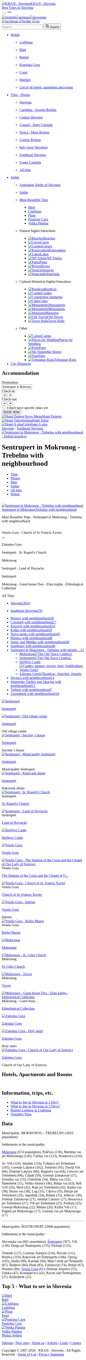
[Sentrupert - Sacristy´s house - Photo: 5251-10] (23, 735)
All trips (25, 170)
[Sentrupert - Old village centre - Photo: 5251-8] (24, 716)
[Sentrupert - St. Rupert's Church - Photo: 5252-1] (26, 792)
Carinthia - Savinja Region (37, 110)
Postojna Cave (38, 219)
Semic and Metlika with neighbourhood (40, 642)
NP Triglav (54, 258)
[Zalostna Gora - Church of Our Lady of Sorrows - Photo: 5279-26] (37, 1050)
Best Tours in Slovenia (17, 7)
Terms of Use (27, 1354)
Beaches (49, 238)
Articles (52, 1343)
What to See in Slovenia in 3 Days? (35, 1106)
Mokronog (45, 654)
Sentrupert (45, 658)
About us (38, 1343)
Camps (46, 336)
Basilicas (50, 289)
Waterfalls (53, 274)
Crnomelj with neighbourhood (33, 622)
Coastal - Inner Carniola (36, 125)
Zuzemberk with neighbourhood (35, 694)
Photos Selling (12, 1335)
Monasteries (57, 305)
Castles (47, 293)
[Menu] (9, 13)
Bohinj (24, 57)
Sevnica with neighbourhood (32, 678)
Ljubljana (26, 42)
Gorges (47, 246)
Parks (43, 262)
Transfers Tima (21, 1114)
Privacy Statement (51, 1354)
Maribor (25, 80)
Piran (32, 215)
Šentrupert (54, 1241)
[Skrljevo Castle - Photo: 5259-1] (14, 830)
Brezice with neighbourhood (32, 618)
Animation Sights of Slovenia (39, 185)
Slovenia (25, 102)
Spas (41, 356)
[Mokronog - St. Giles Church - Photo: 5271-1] (24, 955)
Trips (14, 474)
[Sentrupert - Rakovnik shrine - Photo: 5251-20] (23, 773)
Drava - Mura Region (34, 132)
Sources (48, 270)
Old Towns (55, 317)
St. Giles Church (13, 966)
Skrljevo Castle (30, 662)
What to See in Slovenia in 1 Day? (35, 1102)
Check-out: (9, 399)
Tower (6, 985)
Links (64, 1343)
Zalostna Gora (29, 674)
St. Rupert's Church (15, 803)
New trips (22, 1343)
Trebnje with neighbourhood (31, 690)
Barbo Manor (11, 932)
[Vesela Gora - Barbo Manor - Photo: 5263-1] (23, 921)
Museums (52, 313)
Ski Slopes (54, 352)
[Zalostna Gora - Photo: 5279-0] (13, 1016)
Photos (15, 478)
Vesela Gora (28, 670)
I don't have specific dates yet (27, 408)
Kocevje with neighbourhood (33, 626)
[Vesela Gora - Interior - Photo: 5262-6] (18, 902)
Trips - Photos (20, 95)
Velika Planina (38, 223)
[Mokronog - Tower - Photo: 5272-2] (17, 974)
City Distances (21, 364)
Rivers (45, 266)
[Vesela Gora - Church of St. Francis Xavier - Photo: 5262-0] (33, 883)
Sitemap (7, 1343)
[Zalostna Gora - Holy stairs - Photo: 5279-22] (22, 1031)
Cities (44, 301)
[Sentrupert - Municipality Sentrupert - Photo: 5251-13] (28, 754)
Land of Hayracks (14, 822)
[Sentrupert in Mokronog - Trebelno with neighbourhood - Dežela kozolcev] (43, 436)
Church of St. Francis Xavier (22, 894)
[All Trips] (3, 537)
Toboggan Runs (65, 360)
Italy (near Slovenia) (33, 147)
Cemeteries (55, 297)
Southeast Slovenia (32, 155)
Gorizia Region (30, 140)
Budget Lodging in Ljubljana (31, 1110)
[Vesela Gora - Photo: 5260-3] (12, 845)
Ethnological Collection (18, 1008)
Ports (42, 348)
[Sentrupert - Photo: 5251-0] (11, 701)
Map (14, 482)
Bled (22, 50)
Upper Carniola (30, 162)
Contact (75, 1343)
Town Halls (56, 321)
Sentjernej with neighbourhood (33, 646)
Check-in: (8, 391)
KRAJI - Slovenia (43, 4)
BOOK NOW (12, 412)
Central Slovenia (31, 117)
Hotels (15, 35)
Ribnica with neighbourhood (31, 638)
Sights (15, 177)
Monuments (56, 309)
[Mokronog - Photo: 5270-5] (11, 940)
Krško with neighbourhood (31, 630)
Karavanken (57, 250)
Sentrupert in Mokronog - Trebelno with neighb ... (47, 650)
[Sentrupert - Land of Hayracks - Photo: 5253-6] (25, 811)
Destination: (10, 382)
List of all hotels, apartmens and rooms (46, 87)
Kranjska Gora (29, 65)
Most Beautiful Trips (33, 200)
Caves (44, 242)
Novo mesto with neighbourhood (35, 634)
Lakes (44, 254)
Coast (23, 72)
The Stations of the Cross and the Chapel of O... (35, 875)
